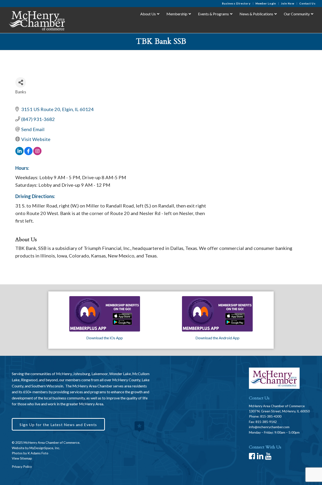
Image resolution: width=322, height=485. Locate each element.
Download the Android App (217, 338)
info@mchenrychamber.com (269, 427)
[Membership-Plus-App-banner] (104, 314)
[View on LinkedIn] (19, 153)
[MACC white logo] (36, 20)
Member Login (266, 3)
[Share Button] (20, 82)
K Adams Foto (38, 453)
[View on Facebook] (28, 153)
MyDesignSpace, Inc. (44, 448)
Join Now (287, 3)
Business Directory (236, 3)
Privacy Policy (22, 466)
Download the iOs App (104, 338)
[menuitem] (236, 3)
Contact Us (307, 3)
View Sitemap (22, 458)
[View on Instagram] (37, 153)
